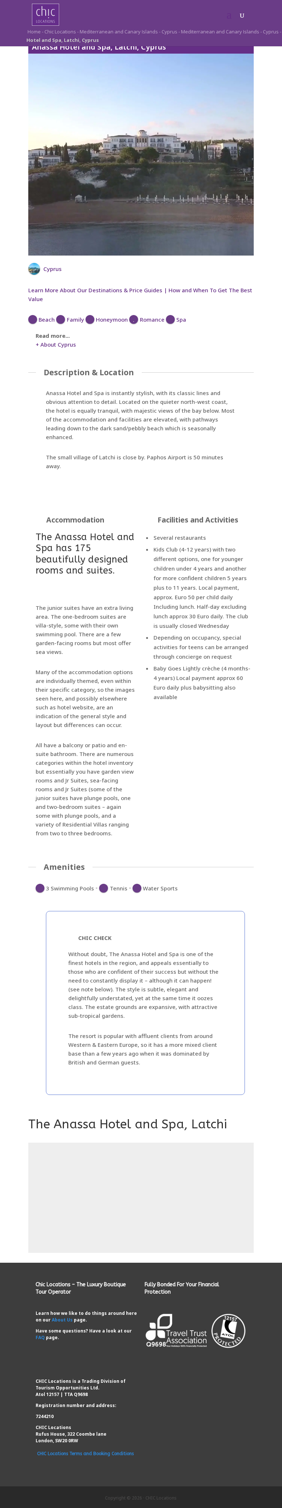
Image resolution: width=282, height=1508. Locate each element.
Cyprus (169, 31)
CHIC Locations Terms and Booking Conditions (85, 1453)
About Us (62, 1320)
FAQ (40, 1337)
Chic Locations (60, 31)
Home (33, 31)
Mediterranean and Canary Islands (119, 31)
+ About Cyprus (56, 344)
